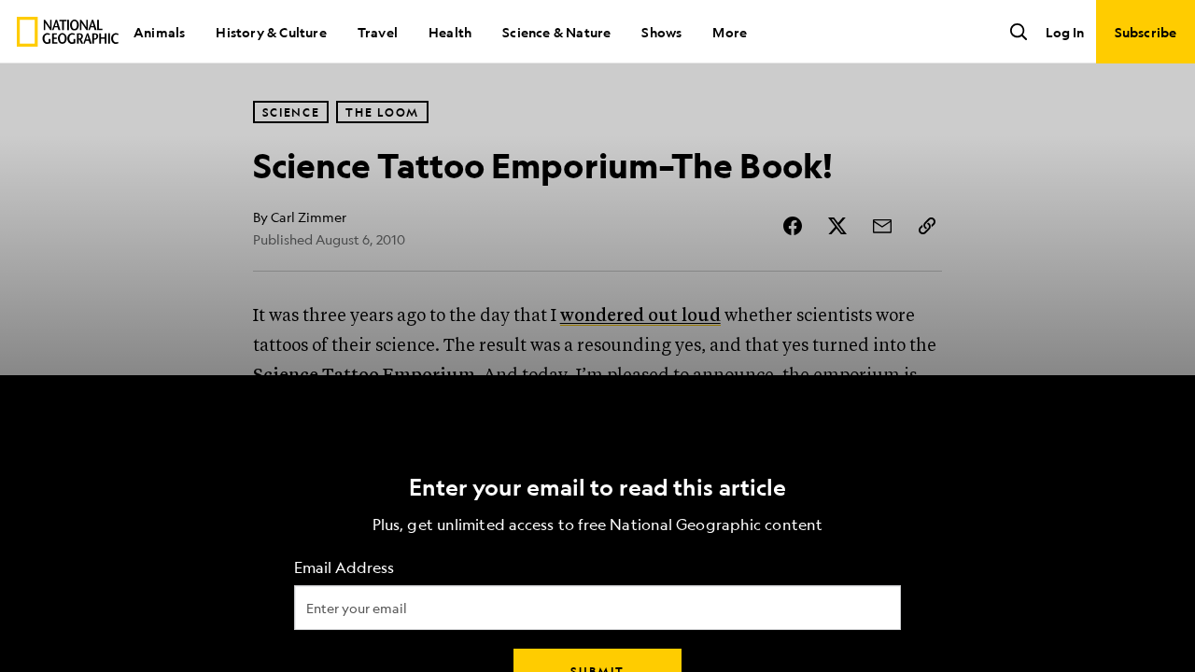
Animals (159, 31)
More (729, 31)
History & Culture (271, 31)
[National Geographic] (68, 32)
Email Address (344, 568)
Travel (378, 31)
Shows (661, 31)
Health (450, 31)
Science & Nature (556, 31)
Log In (1065, 31)
